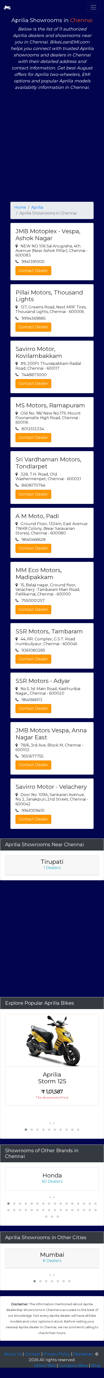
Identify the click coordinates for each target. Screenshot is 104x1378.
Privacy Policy (57, 1354)
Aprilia (37, 207)
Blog (95, 1365)
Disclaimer (83, 1354)
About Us (13, 1354)
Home (20, 207)
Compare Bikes (73, 1365)
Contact (32, 1354)
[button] (26, 1129)
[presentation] (50, 1123)
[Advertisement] (52, 146)
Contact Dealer (33, 270)
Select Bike (45, 1365)
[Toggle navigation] (93, 7)
